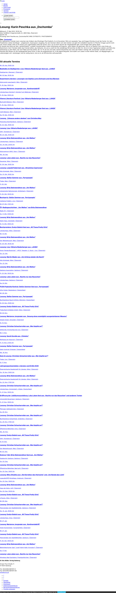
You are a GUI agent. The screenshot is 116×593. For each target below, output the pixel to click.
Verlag (5, 4)
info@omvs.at (4, 572)
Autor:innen (7, 7)
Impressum (6, 584)
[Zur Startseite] (2, 1)
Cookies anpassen (9, 589)
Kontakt (5, 580)
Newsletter (6, 582)
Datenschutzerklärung (10, 586)
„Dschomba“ (8, 39)
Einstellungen (61, 592)
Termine (5, 11)
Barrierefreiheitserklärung (11, 587)
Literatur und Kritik (9, 12)
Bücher (5, 5)
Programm (6, 9)
